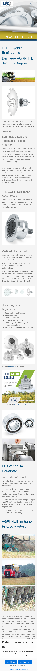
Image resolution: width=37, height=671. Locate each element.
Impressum (25, 669)
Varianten (12, 367)
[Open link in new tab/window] (18, 347)
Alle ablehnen (11, 662)
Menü (32, 5)
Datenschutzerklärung (15, 669)
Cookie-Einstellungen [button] (18, 665)
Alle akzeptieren (25, 662)
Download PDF (20, 405)
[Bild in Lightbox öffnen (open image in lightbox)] (18, 76)
